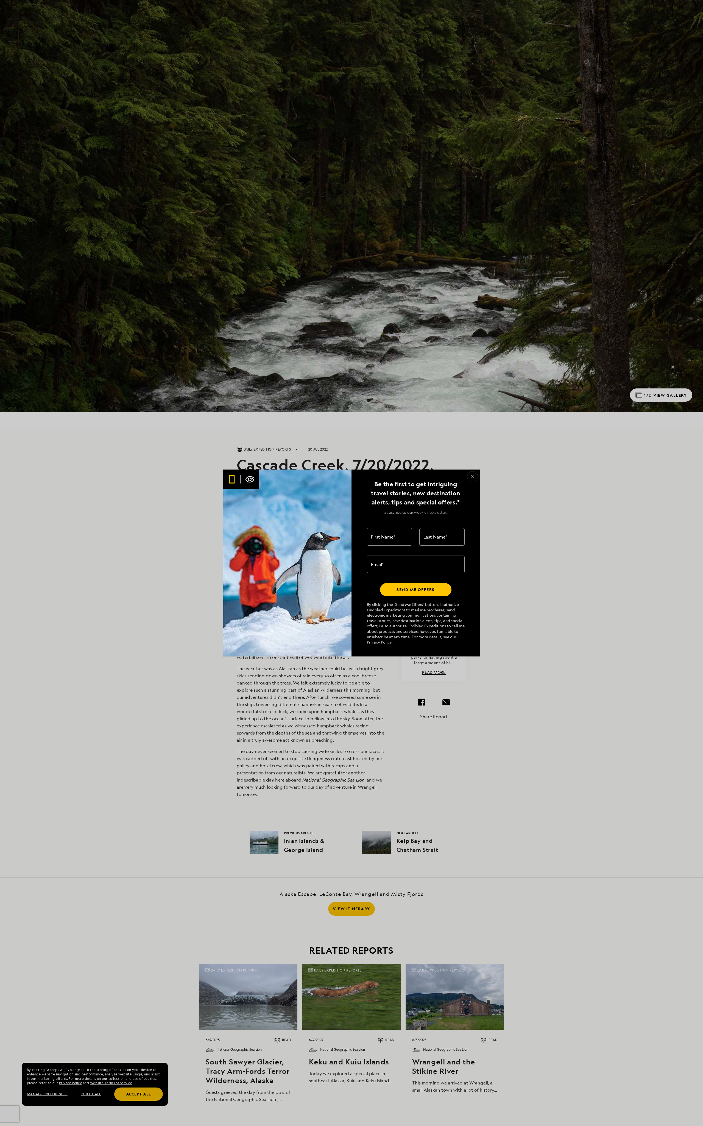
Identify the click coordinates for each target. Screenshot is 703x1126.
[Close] (472, 476)
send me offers (415, 589)
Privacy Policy (379, 642)
